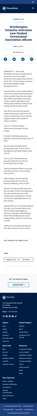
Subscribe (17, 285)
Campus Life (18, 19)
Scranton (26, 259)
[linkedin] (23, 59)
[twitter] (14, 59)
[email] (31, 59)
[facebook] (5, 59)
